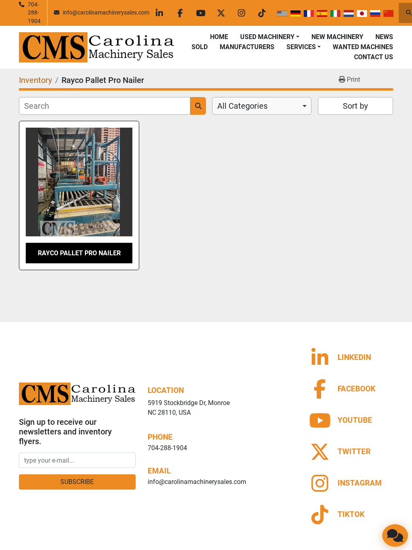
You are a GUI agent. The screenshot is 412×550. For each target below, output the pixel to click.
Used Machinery (267, 37)
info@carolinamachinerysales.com (106, 12)
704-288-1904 (34, 12)
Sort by (355, 106)
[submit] (198, 106)
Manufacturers (247, 47)
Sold (200, 47)
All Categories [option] (242, 106)
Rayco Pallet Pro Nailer (79, 253)
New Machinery (337, 37)
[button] (269, 37)
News (384, 37)
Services (301, 47)
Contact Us (373, 57)
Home (219, 37)
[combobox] (261, 106)
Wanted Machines (363, 47)
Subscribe (77, 482)
